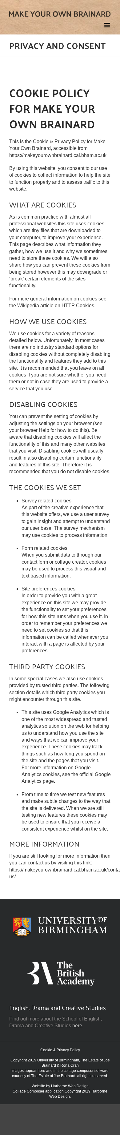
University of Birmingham (58, 1060)
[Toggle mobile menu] (107, 25)
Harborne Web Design (70, 1086)
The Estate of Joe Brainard (53, 1076)
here (77, 1025)
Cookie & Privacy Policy (60, 1050)
